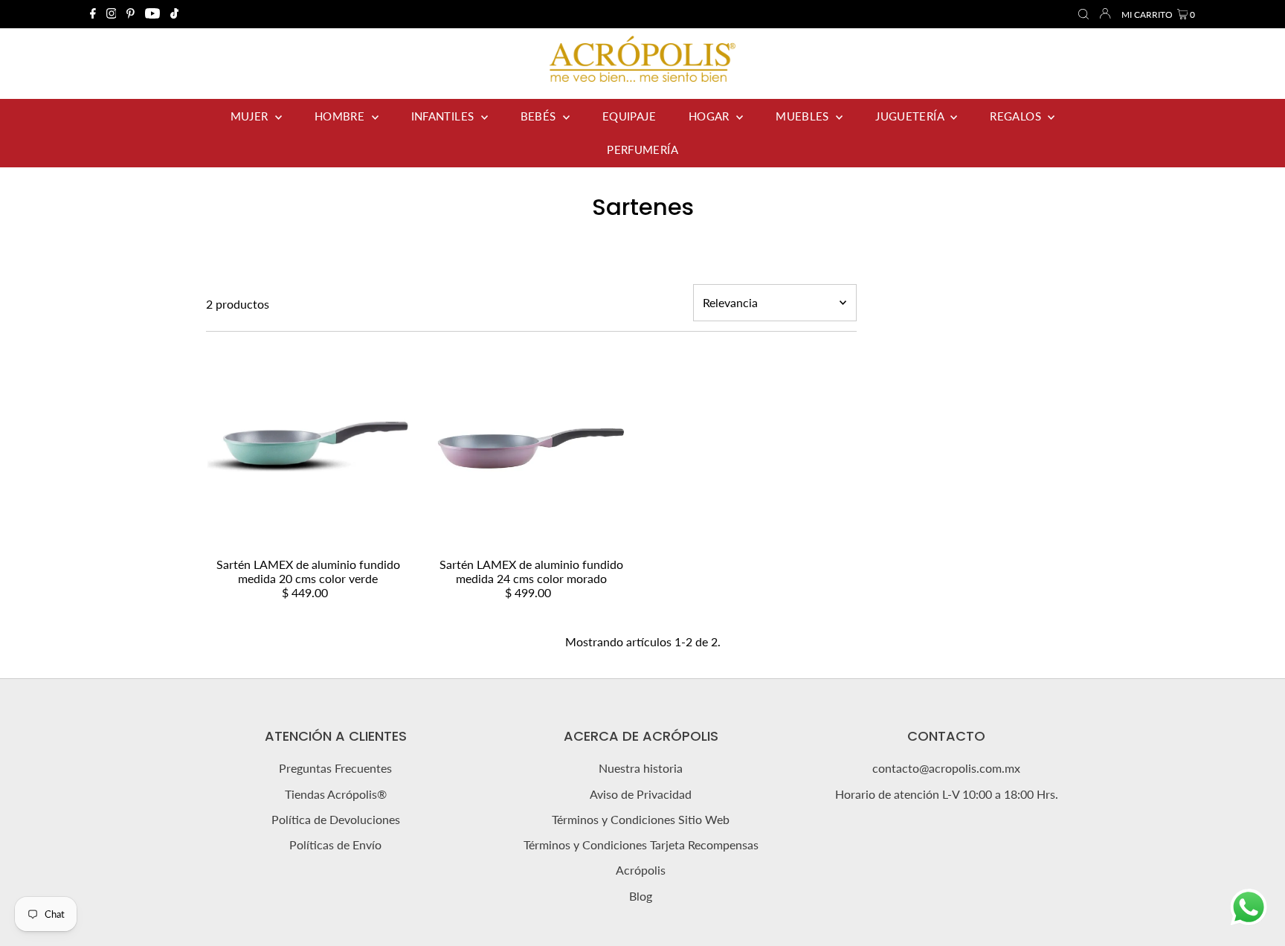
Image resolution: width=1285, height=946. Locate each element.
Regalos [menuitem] (1017, 116)
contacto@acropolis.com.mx (946, 768)
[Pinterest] (130, 14)
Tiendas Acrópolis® (336, 794)
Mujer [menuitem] (251, 116)
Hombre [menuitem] (341, 116)
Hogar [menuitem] (710, 116)
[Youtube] (152, 14)
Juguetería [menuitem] (911, 116)
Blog (640, 896)
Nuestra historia (641, 768)
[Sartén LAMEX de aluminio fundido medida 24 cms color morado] (531, 449)
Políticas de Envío (335, 844)
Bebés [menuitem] (540, 116)
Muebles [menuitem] (804, 116)
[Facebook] (93, 14)
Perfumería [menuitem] (642, 149)
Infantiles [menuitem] (444, 116)
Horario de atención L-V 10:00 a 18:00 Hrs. (946, 794)
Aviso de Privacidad (641, 794)
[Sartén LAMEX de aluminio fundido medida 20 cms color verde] (308, 449)
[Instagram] (111, 14)
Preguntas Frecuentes (335, 768)
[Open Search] (1083, 15)
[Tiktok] (174, 14)
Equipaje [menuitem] (629, 116)
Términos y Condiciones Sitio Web (641, 819)
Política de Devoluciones (335, 819)
